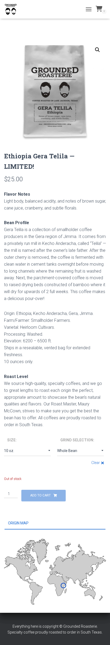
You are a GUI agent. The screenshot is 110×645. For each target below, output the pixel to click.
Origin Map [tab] (18, 523)
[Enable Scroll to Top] (99, 634)
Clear (95, 463)
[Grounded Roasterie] (12, 9)
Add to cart (40, 495)
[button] (97, 50)
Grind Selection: (77, 440)
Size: (12, 440)
